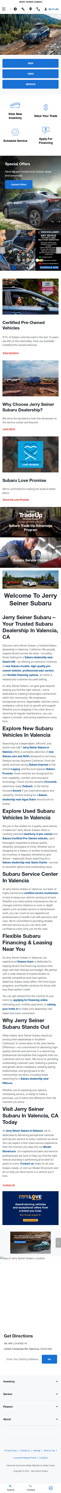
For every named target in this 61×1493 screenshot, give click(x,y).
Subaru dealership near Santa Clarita (24, 863)
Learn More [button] (9, 429)
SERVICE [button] (30, 84)
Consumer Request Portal (25, 1458)
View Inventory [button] (11, 353)
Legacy (15, 769)
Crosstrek (50, 782)
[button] (19, 260)
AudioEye (43, 1458)
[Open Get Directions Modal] (30, 9)
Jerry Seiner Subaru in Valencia (24, 1131)
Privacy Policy (11, 1450)
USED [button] (30, 74)
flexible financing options (22, 675)
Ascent (17, 791)
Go (49, 1359)
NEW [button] (30, 63)
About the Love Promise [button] (16, 500)
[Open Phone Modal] (38, 9)
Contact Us (25, 1450)
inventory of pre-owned (38, 834)
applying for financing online (30, 1000)
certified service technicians (41, 893)
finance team (26, 962)
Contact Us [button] (9, 1185)
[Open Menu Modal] (4, 9)
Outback (27, 786)
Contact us (27, 1164)
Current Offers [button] (19, 185)
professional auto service (38, 671)
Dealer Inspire (49, 1465)
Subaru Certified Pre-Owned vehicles (25, 839)
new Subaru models (17, 666)
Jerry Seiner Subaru (39, 1471)
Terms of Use (49, 1450)
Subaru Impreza (38, 765)
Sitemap (36, 1450)
